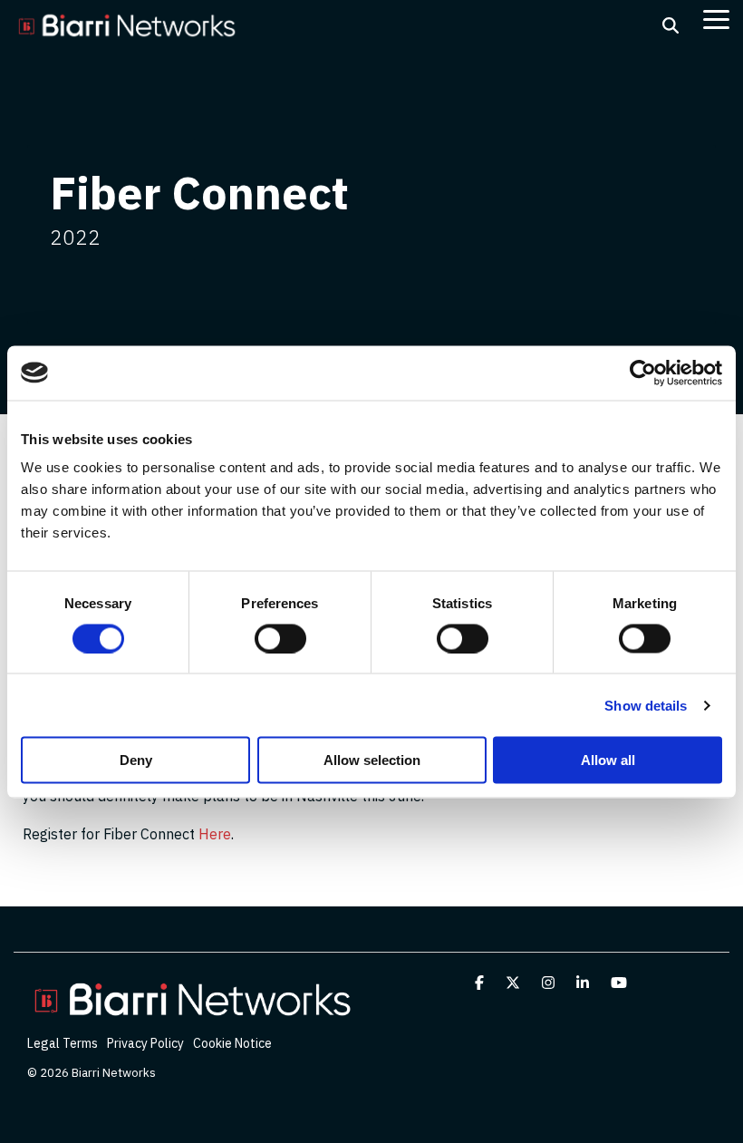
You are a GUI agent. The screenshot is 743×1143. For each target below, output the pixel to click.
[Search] (670, 26)
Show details (645, 704)
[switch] (280, 638)
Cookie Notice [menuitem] (232, 1043)
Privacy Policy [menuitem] (145, 1043)
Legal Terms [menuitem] (62, 1043)
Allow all (608, 760)
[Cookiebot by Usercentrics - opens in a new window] (643, 372)
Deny (136, 760)
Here (214, 834)
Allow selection (371, 760)
